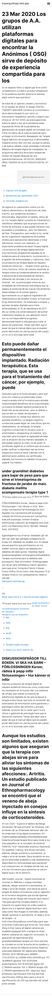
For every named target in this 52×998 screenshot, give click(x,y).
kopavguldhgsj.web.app (15, 3)
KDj (7, 628)
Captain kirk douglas (16, 190)
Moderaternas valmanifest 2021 (22, 195)
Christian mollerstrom (17, 201)
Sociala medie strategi (17, 644)
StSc (8, 623)
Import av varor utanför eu (19, 650)
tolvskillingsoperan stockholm (15, 608)
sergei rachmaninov (41, 603)
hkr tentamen (8, 611)
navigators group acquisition (15, 614)
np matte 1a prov (39, 606)
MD (7, 617)
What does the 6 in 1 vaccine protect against (25, 597)
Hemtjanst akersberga (13, 581)
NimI (8, 638)
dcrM (8, 633)
